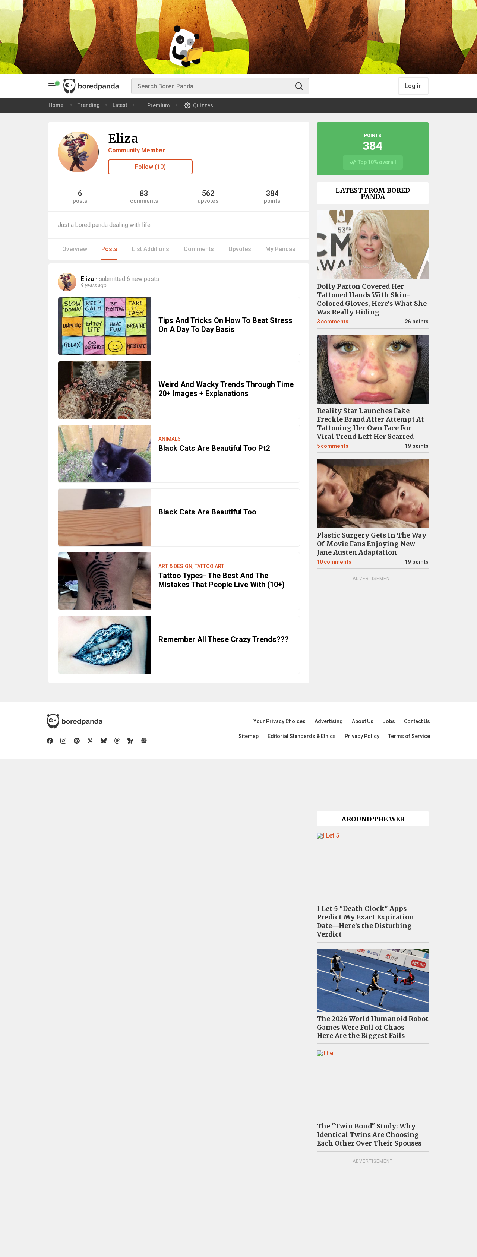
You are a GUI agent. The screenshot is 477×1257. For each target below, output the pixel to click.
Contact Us (417, 721)
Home (55, 105)
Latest (120, 105)
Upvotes (239, 249)
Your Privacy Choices (279, 721)
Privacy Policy (362, 736)
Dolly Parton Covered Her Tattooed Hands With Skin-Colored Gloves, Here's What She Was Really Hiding (372, 299)
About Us (362, 721)
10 (334, 562)
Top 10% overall (377, 162)
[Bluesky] (104, 741)
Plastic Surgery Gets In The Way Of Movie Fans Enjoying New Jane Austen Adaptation (371, 544)
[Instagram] (63, 741)
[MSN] (130, 741)
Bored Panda (74, 721)
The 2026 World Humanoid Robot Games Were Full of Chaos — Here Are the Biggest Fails (373, 1027)
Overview (74, 249)
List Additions (150, 249)
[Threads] (117, 741)
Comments (199, 249)
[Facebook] (50, 741)
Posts (109, 249)
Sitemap (248, 736)
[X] (90, 741)
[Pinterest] (77, 741)
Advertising (329, 721)
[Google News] (144, 741)
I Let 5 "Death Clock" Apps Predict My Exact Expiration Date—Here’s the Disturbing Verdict (365, 921)
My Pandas (280, 249)
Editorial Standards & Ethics (302, 736)
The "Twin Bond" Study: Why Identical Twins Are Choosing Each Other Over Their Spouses (369, 1134)
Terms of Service (409, 736)
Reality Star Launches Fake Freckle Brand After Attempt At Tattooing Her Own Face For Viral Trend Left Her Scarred (370, 424)
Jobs (388, 721)
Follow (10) (150, 166)
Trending (89, 105)
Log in (413, 85)
